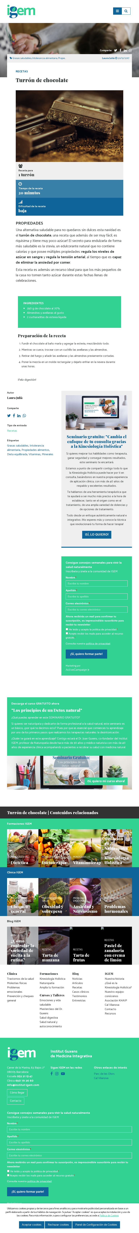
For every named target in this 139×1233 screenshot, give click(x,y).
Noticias (77, 978)
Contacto (110, 1009)
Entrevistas (79, 1000)
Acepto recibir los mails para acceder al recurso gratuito (42, 1175)
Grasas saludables (21, 58)
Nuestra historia (114, 978)
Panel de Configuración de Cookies (96, 1224)
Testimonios (79, 996)
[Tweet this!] (115, 50)
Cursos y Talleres (52, 995)
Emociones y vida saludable (50, 1002)
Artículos (77, 983)
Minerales (47, 454)
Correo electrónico (78, 603)
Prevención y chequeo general (20, 998)
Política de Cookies (109, 1216)
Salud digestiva (49, 1017)
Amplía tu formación (52, 987)
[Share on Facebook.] (120, 50)
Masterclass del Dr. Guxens (51, 1011)
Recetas (22, 71)
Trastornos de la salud (20, 978)
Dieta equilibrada (17, 454)
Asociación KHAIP (116, 1000)
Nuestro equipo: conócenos (114, 994)
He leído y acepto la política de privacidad (93, 629)
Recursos (110, 1013)
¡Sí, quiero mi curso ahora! (106, 781)
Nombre (71, 577)
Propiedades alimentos (35, 450)
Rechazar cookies (58, 1224)
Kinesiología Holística (52, 978)
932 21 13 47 (24, 1076)
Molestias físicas (17, 983)
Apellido (71, 590)
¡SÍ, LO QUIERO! (96, 534)
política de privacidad (98, 643)
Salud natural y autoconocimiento (51, 1024)
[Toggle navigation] (117, 11)
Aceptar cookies (31, 1224)
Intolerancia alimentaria (44, 58)
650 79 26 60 (24, 1080)
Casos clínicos (80, 991)
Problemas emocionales (14, 989)
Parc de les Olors (104, 1073)
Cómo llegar (17, 1092)
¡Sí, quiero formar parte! (86, 653)
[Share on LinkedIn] (125, 50)
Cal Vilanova (112, 1005)
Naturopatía (47, 983)
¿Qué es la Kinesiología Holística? (118, 985)
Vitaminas (35, 454)
